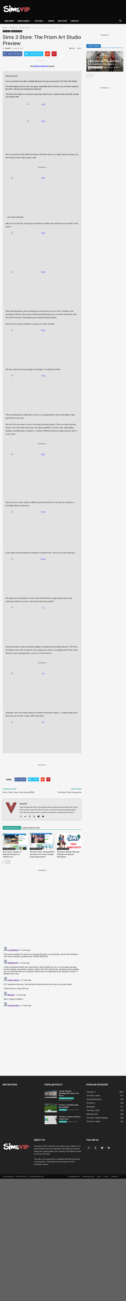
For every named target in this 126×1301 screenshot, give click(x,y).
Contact (75, 21)
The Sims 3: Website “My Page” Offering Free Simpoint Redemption (68, 854)
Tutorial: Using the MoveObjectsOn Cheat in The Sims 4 (69, 1093)
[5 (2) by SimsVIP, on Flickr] (42, 286)
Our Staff (62, 21)
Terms (99, 1176)
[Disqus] (42, 913)
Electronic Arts (92, 1114)
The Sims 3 (6, 31)
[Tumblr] (35, 816)
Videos (51, 21)
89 (80, 48)
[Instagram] (31, 816)
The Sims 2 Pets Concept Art (69, 792)
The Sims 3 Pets (92, 1110)
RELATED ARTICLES (12, 828)
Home (5, 28)
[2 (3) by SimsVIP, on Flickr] (42, 127)
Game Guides (23, 21)
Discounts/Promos (93, 1099)
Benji (105, 67)
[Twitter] (39, 816)
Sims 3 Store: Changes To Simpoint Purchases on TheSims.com (12, 854)
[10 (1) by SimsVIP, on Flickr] (42, 573)
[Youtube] (44, 816)
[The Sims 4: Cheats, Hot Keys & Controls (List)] (51, 1120)
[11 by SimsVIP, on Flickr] (42, 621)
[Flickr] (26, 816)
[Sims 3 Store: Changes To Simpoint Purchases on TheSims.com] (15, 841)
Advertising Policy (88, 1176)
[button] (120, 21)
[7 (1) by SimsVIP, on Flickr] (42, 389)
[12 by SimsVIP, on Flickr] (42, 687)
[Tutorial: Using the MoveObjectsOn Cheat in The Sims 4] (51, 1094)
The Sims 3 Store (16, 31)
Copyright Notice (74, 1176)
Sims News (9, 21)
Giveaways (90, 1106)
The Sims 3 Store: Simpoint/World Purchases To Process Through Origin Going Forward (42, 854)
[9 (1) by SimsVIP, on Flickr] (42, 526)
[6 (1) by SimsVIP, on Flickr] (42, 344)
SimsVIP (8, 48)
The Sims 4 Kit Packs (95, 67)
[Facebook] (22, 816)
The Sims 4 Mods (93, 1121)
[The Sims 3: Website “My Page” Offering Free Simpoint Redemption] (69, 841)
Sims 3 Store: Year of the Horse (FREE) (18, 792)
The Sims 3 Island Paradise (97, 1118)
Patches (39, 21)
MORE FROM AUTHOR (31, 828)
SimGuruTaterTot (40, 66)
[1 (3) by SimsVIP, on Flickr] (42, 110)
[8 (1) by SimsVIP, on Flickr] (42, 472)
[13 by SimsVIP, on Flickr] (42, 736)
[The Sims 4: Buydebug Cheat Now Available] (51, 1108)
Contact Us (114, 1176)
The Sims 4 (63, 1110)
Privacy (105, 1176)
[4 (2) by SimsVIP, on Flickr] (42, 246)
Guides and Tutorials (66, 1098)
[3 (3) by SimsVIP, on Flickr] (42, 191)
